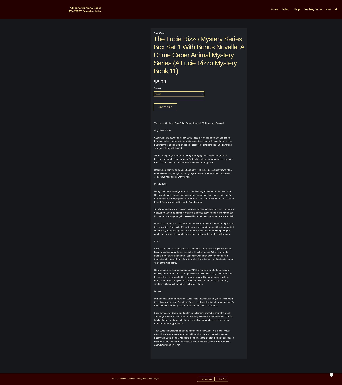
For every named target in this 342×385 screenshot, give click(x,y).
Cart (328, 9)
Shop (297, 9)
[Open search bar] (336, 9)
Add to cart (165, 107)
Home (274, 9)
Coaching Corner (313, 9)
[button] (286, 9)
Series (285, 9)
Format (157, 88)
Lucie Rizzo (159, 33)
